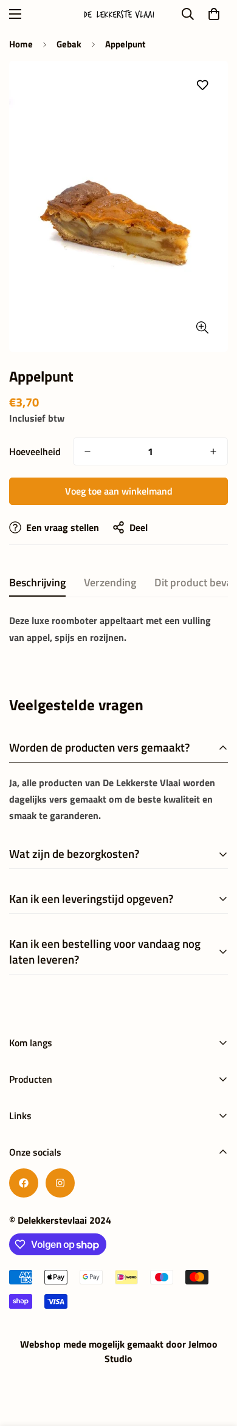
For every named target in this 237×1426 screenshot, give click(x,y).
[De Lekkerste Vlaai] (118, 14)
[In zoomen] (202, 327)
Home (21, 44)
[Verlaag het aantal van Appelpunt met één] (87, 451)
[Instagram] (60, 1183)
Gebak (69, 44)
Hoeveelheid (35, 451)
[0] (214, 14)
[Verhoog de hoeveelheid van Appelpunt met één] (213, 451)
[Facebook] (23, 1183)
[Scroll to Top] (215, 1361)
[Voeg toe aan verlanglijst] (202, 85)
